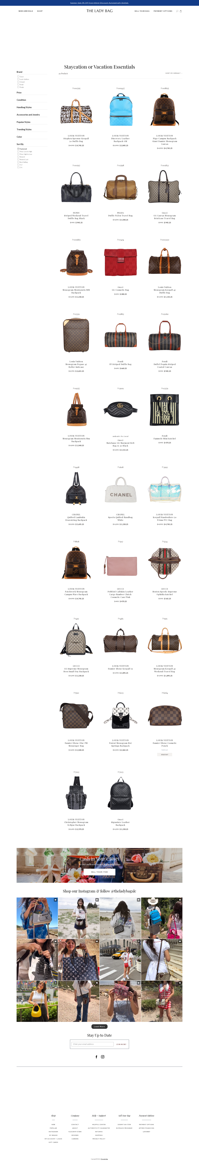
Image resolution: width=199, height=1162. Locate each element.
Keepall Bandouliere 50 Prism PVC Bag (164, 517)
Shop (40, 11)
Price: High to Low (25, 154)
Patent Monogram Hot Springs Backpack (120, 743)
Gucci (21, 77)
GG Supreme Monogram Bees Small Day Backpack (76, 669)
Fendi (21, 85)
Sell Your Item (99, 872)
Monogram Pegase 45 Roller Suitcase (76, 364)
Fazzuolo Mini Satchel (165, 437)
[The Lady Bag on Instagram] (103, 1056)
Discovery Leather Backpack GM (120, 138)
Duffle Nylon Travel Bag (120, 214)
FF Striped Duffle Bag (121, 362)
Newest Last (23, 159)
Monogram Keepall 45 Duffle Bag (165, 290)
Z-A (20, 167)
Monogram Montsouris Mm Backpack (76, 439)
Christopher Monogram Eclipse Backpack (76, 822)
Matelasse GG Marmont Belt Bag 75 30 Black (121, 441)
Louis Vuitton (24, 79)
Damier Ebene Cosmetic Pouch (165, 743)
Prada (21, 87)
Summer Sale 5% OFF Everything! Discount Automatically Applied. (99, 3)
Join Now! (121, 1044)
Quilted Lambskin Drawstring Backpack (76, 517)
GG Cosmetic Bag (120, 288)
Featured (23, 149)
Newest (22, 157)
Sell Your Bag (142, 11)
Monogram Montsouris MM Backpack (76, 290)
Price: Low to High (25, 151)
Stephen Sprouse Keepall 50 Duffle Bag (76, 138)
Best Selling (23, 162)
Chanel (22, 82)
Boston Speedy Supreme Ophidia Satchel (165, 592)
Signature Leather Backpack (120, 822)
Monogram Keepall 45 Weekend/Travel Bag (165, 669)
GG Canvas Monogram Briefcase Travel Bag (165, 216)
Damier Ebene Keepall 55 (120, 667)
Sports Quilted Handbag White (120, 517)
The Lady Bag (104, 1159)
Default (173, 73)
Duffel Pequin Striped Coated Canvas (165, 364)
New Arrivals (26, 11)
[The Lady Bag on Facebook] (96, 1056)
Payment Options (163, 11)
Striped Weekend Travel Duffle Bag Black (76, 216)
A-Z (20, 165)
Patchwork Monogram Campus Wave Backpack (76, 592)
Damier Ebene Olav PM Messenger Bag (76, 743)
